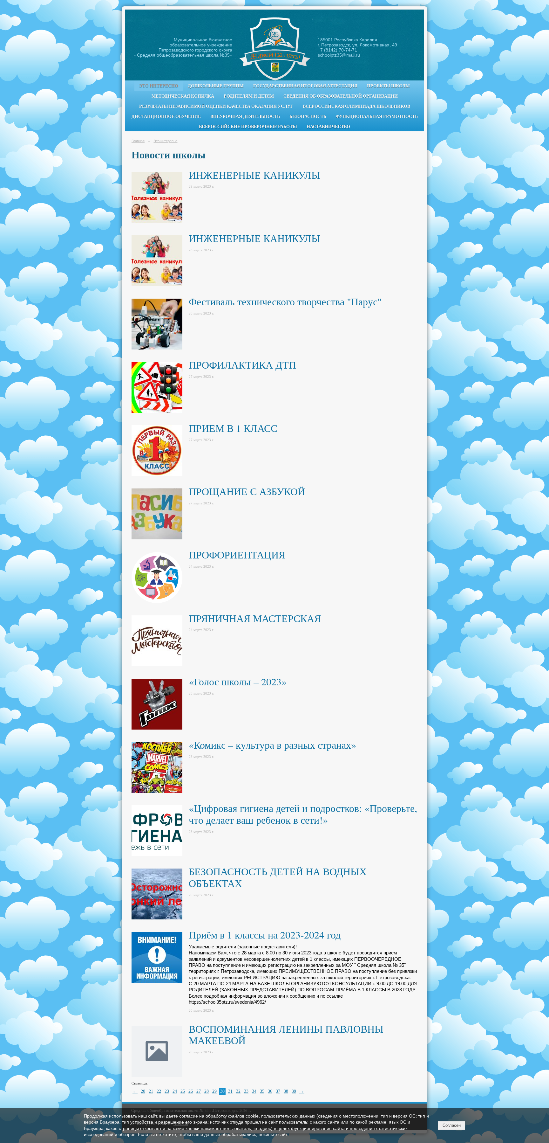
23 (167, 1091)
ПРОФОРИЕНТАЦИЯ (237, 554)
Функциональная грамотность (377, 116)
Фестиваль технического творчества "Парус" (285, 301)
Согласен (452, 1125)
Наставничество (328, 126)
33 (246, 1091)
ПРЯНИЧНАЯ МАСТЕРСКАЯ (255, 618)
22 (159, 1091)
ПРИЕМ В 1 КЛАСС (233, 428)
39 (294, 1091)
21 (151, 1091)
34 (254, 1091)
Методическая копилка (183, 96)
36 (270, 1091)
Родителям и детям (249, 96)
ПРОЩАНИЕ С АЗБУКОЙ (247, 491)
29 (214, 1091)
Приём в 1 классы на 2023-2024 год (265, 934)
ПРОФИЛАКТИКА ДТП (242, 364)
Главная (138, 141)
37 (278, 1091)
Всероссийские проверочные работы (248, 126)
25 (182, 1091)
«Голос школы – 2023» (238, 681)
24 (175, 1091)
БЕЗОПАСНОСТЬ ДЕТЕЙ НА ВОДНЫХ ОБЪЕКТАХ (278, 877)
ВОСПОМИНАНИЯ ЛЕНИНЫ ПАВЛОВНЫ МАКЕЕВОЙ (286, 1034)
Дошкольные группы (216, 86)
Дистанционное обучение (166, 116)
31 (230, 1091)
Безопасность (307, 116)
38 (286, 1091)
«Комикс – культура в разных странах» (272, 745)
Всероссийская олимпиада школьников (356, 106)
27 (198, 1091)
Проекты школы (388, 86)
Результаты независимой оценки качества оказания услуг (216, 106)
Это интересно (158, 86)
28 (206, 1091)
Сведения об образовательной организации (340, 96)
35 (262, 1091)
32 (238, 1091)
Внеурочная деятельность (245, 116)
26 (190, 1091)
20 (143, 1091)
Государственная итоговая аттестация (305, 86)
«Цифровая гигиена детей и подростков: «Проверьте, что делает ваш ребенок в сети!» (303, 814)
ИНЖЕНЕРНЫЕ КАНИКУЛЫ (254, 175)
